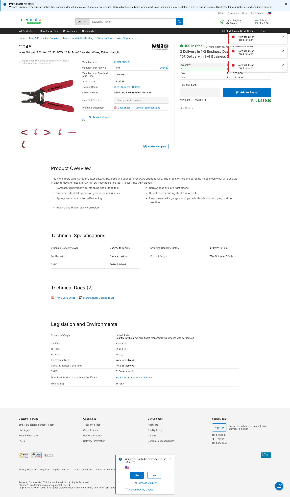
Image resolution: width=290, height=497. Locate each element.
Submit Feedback (28, 435)
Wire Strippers (125, 38)
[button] (26, 31)
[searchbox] (132, 21)
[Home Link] (31, 22)
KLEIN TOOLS (122, 62)
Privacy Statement (28, 469)
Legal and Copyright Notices (55, 469)
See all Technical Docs (147, 107)
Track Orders (257, 13)
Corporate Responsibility (161, 440)
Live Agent (25, 430)
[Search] (179, 21)
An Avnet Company (29, 482)
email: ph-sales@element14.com (36, 424)
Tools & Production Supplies (44, 38)
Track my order (91, 424)
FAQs (22, 440)
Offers (221, 13)
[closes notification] (286, 4)
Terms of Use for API (106, 469)
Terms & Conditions (82, 469)
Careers (152, 435)
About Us (153, 424)
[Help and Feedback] (279, 486)
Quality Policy (155, 430)
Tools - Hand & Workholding (78, 38)
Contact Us (233, 13)
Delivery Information (94, 440)
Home (22, 38)
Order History (90, 430)
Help (244, 13)
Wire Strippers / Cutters (127, 87)
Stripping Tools (105, 38)
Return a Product (92, 435)
